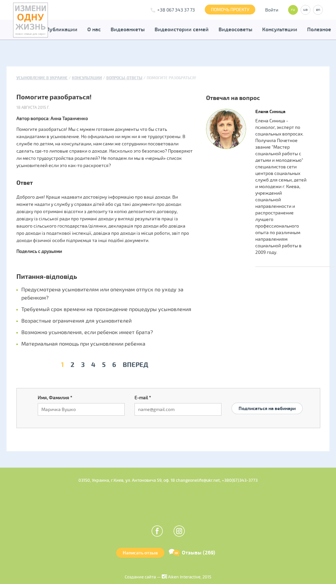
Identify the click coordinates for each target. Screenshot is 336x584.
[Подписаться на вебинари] (267, 400)
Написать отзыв (140, 553)
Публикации (61, 29)
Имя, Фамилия (55, 398)
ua (305, 9)
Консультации (279, 29)
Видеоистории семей (182, 29)
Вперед (135, 365)
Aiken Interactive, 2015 (189, 577)
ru (293, 9)
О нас (94, 29)
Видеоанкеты (128, 29)
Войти (271, 10)
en (318, 9)
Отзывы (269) (198, 552)
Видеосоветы (235, 29)
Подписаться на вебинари (267, 408)
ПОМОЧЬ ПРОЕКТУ (230, 9)
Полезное (319, 29)
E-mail (143, 398)
